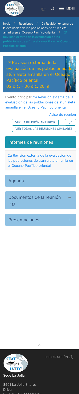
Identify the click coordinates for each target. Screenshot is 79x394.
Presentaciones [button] (23, 219)
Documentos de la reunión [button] (34, 197)
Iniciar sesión (57, 357)
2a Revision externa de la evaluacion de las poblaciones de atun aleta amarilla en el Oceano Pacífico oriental (40, 160)
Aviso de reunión (62, 114)
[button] (52, 8)
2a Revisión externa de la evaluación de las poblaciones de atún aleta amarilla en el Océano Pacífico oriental (38, 28)
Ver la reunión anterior (35, 122)
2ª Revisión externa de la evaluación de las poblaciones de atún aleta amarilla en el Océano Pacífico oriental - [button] (39, 74)
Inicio (6, 23)
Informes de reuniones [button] (30, 142)
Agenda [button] (16, 180)
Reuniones (26, 23)
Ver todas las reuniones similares (43, 128)
